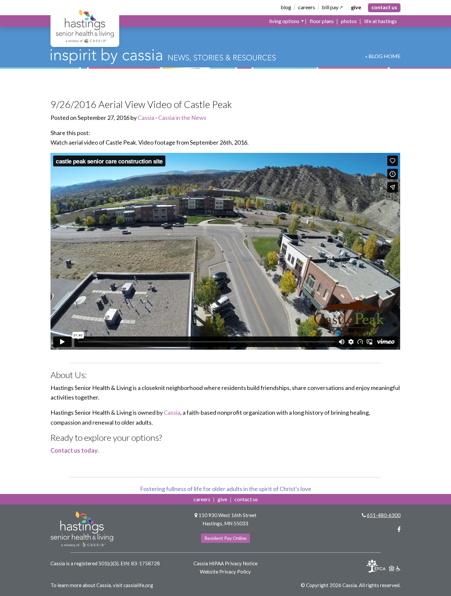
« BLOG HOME (382, 56)
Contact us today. (75, 450)
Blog (286, 7)
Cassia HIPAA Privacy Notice (225, 563)
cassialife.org (138, 585)
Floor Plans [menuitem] (322, 21)
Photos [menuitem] (349, 21)
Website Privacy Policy (225, 572)
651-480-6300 (383, 515)
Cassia (146, 117)
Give (356, 7)
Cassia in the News (182, 117)
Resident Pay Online (225, 538)
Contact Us (384, 7)
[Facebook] (398, 529)
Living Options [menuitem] (284, 21)
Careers (306, 7)
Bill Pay (330, 7)
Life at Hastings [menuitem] (380, 21)
